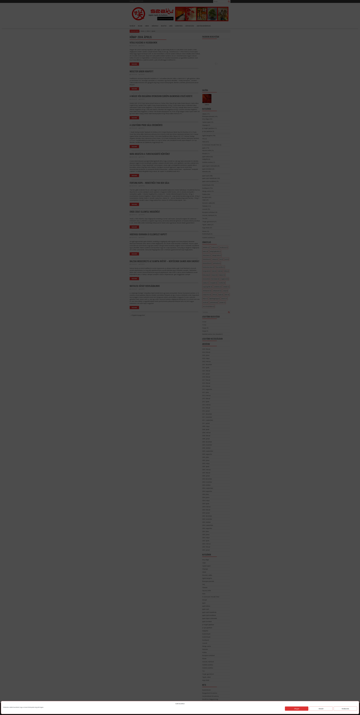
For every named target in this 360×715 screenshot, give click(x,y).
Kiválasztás (345, 709)
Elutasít (321, 709)
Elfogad (296, 709)
